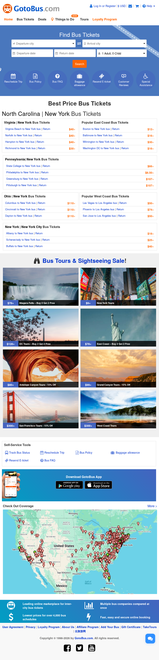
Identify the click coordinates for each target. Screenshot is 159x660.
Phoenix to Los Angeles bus (98, 209)
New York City (31, 226)
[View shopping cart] (137, 6)
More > (152, 506)
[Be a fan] (67, 648)
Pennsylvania (15, 159)
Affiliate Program (88, 627)
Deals (42, 19)
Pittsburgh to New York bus (21, 185)
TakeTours (150, 627)
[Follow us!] (79, 648)
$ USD (122, 6)
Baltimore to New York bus (98, 135)
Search (79, 64)
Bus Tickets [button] (25, 19)
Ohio (7, 196)
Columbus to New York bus (20, 203)
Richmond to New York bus (20, 148)
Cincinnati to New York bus (20, 209)
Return (46, 129)
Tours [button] (84, 19)
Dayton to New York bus (18, 215)
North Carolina (22, 113)
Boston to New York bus (96, 129)
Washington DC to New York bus (101, 148)
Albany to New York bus (19, 233)
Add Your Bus (110, 627)
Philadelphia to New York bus (22, 172)
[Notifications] (130, 6)
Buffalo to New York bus (19, 246)
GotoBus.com (84, 638)
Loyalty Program (49, 627)
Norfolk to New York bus (18, 135)
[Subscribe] (91, 648)
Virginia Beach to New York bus (23, 129)
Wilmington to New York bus (98, 141)
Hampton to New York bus (20, 141)
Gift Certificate (131, 627)
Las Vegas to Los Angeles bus (100, 203)
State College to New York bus (23, 166)
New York (57, 113)
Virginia (10, 122)
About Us (68, 627)
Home (8, 19)
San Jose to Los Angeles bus (99, 215)
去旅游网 (80, 631)
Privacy (30, 627)
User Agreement (12, 627)
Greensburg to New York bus (22, 178)
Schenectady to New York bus (23, 239)
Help (149, 6)
